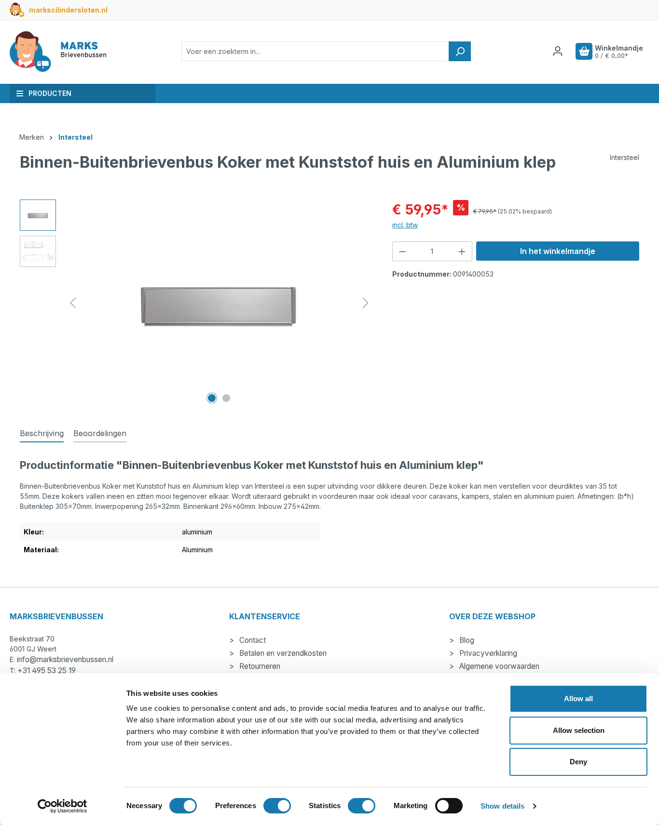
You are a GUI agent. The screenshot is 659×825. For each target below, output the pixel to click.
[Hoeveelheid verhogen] (462, 251)
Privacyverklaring (487, 653)
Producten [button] (49, 93)
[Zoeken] (460, 51)
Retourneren (258, 666)
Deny (578, 762)
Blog (465, 640)
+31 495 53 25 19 (46, 670)
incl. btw (405, 225)
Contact (251, 640)
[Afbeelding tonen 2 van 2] (226, 398)
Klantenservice (264, 616)
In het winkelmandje (557, 251)
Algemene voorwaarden (498, 666)
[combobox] (315, 51)
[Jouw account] (557, 51)
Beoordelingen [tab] (99, 433)
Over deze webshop (492, 616)
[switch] (277, 805)
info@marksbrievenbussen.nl (65, 659)
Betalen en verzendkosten (282, 653)
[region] (196, 303)
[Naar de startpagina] (58, 51)
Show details (502, 806)
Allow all (578, 698)
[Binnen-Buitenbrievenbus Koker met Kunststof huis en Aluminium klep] (219, 303)
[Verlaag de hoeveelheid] (402, 251)
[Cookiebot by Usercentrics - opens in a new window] (62, 806)
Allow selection (578, 730)
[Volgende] (365, 303)
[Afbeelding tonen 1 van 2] (212, 398)
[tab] (42, 433)
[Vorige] (73, 303)
